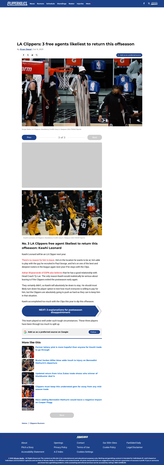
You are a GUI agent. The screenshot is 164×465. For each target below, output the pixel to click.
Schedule (50, 4)
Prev (29, 137)
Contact (80, 443)
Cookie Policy (109, 447)
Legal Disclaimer (135, 447)
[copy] (36, 55)
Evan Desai (26, 49)
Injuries (80, 4)
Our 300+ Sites (110, 443)
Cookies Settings (85, 452)
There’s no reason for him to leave (38, 260)
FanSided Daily (134, 443)
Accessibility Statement (32, 452)
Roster (71, 4)
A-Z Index (58, 452)
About (24, 443)
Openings (58, 443)
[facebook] (144, 3)
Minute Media (19, 458)
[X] (149, 3)
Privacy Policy (60, 447)
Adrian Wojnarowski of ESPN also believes (42, 272)
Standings (61, 4)
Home (24, 423)
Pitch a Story (27, 447)
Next (94, 137)
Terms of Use (83, 447)
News (32, 4)
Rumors (40, 4)
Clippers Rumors (37, 423)
